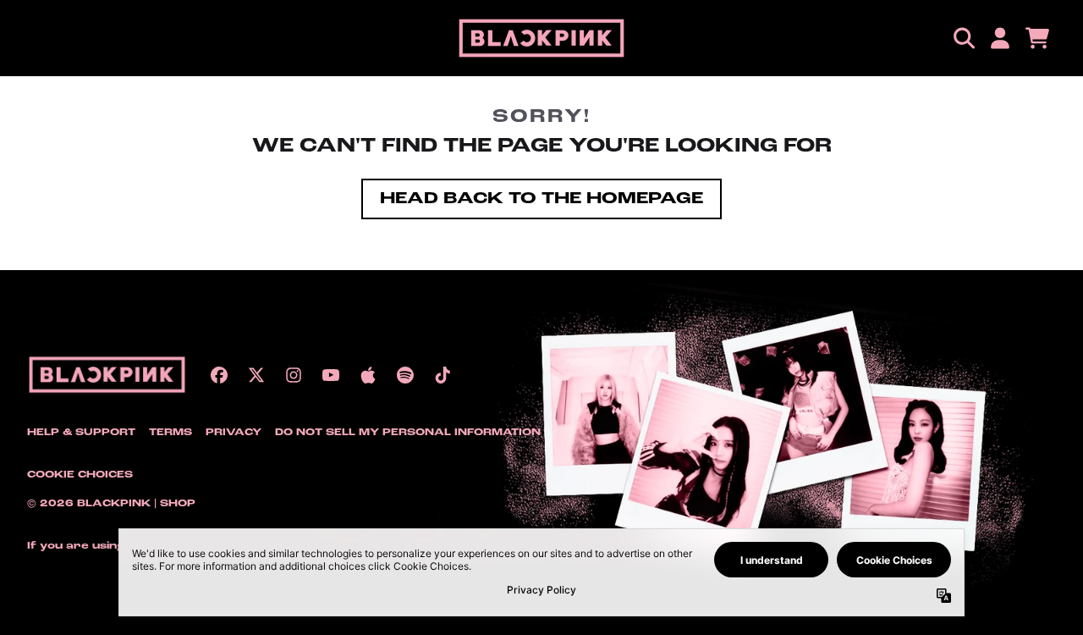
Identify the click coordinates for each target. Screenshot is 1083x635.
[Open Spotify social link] (405, 375)
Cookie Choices (80, 475)
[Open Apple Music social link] (368, 375)
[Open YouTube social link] (330, 375)
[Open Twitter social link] (256, 375)
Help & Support (81, 433)
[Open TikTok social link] (442, 375)
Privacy (233, 433)
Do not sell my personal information (408, 433)
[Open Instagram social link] (293, 375)
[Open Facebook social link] (219, 375)
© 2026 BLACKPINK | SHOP (111, 504)
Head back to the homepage (541, 198)
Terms (170, 433)
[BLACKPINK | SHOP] (541, 38)
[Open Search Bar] (963, 38)
